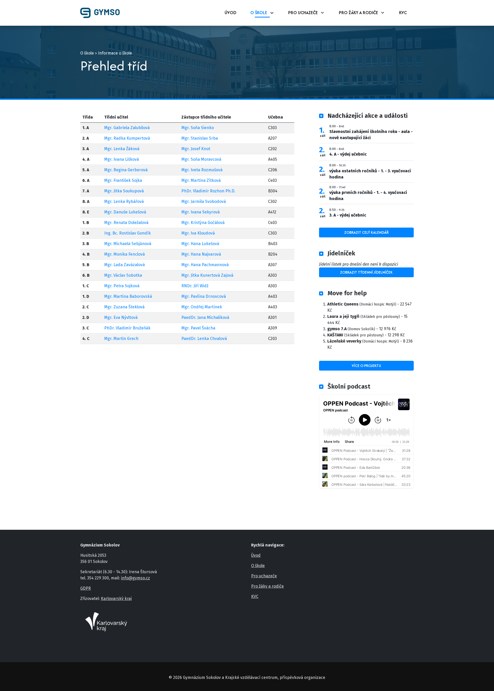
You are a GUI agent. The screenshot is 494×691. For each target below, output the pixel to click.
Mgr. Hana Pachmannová (205, 264)
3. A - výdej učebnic (347, 215)
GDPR (85, 588)
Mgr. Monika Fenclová (124, 254)
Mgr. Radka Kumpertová (127, 138)
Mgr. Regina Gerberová (126, 169)
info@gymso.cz (135, 578)
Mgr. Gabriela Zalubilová (127, 127)
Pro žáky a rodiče (358, 13)
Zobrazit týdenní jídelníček (366, 272)
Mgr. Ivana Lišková (121, 159)
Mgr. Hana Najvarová (201, 254)
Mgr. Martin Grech (121, 338)
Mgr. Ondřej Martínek (201, 306)
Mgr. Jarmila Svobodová (203, 201)
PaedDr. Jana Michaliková (205, 317)
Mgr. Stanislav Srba (199, 138)
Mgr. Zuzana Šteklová (124, 306)
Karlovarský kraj (116, 598)
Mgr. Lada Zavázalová (124, 264)
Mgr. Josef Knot (195, 148)
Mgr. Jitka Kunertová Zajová (207, 275)
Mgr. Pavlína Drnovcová (203, 296)
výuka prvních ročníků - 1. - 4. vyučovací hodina (368, 195)
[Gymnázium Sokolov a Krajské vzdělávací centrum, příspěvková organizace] (102, 13)
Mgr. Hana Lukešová (200, 243)
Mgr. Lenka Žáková (121, 148)
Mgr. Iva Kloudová (198, 233)
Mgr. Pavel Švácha (198, 328)
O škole (258, 13)
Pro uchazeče (303, 13)
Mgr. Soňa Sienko (197, 127)
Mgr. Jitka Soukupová (124, 191)
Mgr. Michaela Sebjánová (127, 243)
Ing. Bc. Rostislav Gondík (127, 233)
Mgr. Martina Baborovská (128, 296)
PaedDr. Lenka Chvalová (204, 338)
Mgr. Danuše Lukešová (125, 212)
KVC (403, 13)
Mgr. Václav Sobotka (123, 275)
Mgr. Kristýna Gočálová (203, 222)
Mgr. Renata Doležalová (126, 222)
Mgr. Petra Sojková (121, 285)
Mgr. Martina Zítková (201, 180)
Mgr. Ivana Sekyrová (200, 212)
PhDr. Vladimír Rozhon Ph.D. (208, 191)
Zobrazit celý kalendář (366, 232)
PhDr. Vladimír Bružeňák (127, 328)
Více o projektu (366, 365)
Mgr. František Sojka (123, 180)
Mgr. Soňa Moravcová (201, 159)
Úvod (230, 13)
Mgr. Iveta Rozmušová (202, 169)
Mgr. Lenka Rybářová (124, 201)
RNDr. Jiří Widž (194, 285)
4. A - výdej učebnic (348, 154)
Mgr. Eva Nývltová (121, 317)
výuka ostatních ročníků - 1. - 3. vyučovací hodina (370, 174)
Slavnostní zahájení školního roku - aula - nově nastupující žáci (371, 134)
